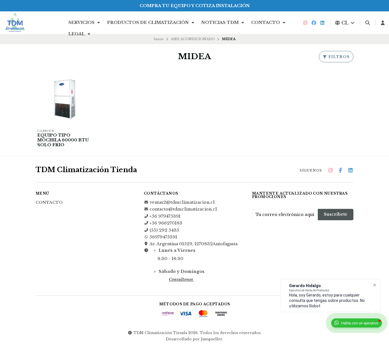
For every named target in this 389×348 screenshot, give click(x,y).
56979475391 (163, 237)
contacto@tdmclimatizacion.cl (183, 209)
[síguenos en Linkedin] (322, 23)
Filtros (338, 57)
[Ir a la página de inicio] (14, 22)
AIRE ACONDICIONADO (193, 39)
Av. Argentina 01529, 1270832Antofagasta (194, 244)
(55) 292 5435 (164, 230)
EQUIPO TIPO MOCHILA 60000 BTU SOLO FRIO (63, 140)
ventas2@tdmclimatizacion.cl (182, 202)
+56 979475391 (165, 216)
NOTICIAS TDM (220, 22)
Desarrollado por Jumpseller (194, 339)
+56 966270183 (166, 223)
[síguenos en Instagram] (305, 23)
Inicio (159, 39)
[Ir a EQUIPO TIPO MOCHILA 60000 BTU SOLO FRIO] (64, 98)
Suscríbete (335, 214)
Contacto (266, 22)
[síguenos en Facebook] (314, 23)
